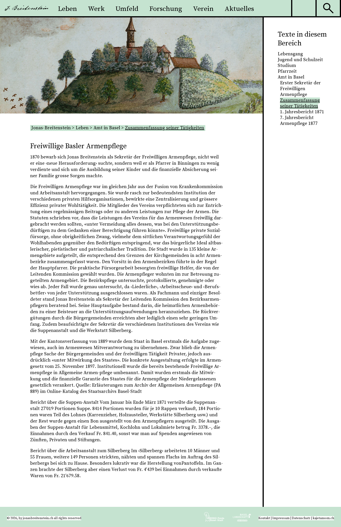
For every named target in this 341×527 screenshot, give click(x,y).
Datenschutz (301, 518)
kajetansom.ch (323, 518)
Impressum (281, 518)
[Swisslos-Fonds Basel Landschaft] (242, 519)
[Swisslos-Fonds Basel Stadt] (218, 519)
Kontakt (264, 518)
